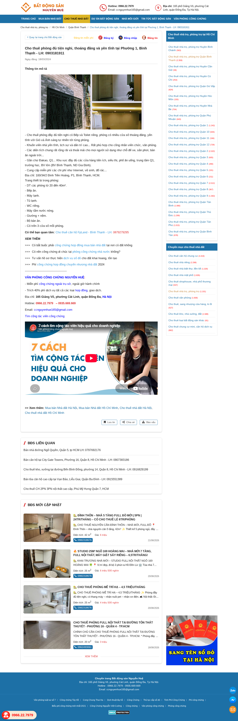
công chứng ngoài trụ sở (55, 284)
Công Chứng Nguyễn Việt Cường (106, 706)
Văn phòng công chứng (190, 18)
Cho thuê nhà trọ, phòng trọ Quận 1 (188, 125)
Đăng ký (109, 38)
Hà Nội (107, 296)
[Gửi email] (232, 710)
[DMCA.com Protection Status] (119, 712)
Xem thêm (91, 656)
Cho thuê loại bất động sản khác (186, 320)
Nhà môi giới (130, 18)
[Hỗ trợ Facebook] (232, 700)
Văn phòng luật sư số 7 (45, 700)
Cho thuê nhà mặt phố (180, 275)
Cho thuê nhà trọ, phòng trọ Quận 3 (188, 157)
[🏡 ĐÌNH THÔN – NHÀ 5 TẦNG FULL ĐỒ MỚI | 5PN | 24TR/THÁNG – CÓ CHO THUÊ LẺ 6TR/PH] (47, 528)
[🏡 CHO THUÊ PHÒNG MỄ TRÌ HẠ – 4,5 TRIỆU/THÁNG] (47, 599)
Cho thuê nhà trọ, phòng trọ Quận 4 (188, 163)
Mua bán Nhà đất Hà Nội (61, 408)
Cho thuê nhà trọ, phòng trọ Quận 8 (188, 189)
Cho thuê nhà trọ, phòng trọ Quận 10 (189, 131)
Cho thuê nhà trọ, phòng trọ (183, 291)
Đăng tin (153, 38)
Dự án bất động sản (105, 18)
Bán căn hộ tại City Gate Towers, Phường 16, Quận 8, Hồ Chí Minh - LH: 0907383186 (76, 459)
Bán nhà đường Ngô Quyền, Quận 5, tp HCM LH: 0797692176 (62, 450)
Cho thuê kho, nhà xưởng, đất (185, 313)
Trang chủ (28, 18)
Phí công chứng (196, 700)
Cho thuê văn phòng (179, 297)
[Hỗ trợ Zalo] (232, 691)
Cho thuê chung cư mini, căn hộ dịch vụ (190, 326)
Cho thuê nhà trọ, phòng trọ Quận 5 (188, 170)
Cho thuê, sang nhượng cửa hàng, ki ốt (190, 304)
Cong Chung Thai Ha (93, 700)
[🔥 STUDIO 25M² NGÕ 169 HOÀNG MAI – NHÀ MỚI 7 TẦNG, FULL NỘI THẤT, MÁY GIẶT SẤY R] (47, 563)
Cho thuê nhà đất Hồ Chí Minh (44, 412)
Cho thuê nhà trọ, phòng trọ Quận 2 (188, 151)
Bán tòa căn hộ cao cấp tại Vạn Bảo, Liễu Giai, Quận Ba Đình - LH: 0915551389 (73, 479)
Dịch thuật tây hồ (115, 700)
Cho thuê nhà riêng (179, 262)
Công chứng (132, 706)
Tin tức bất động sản (156, 18)
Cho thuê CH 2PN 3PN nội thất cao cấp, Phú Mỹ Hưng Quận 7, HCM (66, 488)
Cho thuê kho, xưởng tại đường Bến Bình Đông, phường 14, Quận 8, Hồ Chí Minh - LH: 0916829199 (86, 469)
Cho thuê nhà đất (76, 18)
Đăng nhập (130, 38)
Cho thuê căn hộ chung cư (183, 255)
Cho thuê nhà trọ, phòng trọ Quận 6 (188, 176)
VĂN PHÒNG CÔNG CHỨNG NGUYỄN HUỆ (54, 277)
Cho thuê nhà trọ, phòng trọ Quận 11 (189, 138)
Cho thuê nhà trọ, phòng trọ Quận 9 (188, 195)
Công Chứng (133, 700)
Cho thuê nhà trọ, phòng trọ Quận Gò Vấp (191, 86)
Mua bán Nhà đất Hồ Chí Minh (98, 408)
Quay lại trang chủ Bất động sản (45, 37)
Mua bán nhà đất (50, 18)
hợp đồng (81, 290)
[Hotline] (6, 715)
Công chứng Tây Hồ (69, 700)
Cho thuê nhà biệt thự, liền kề (184, 268)
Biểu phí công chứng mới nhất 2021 (69, 706)
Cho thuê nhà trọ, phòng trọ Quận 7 (188, 183)
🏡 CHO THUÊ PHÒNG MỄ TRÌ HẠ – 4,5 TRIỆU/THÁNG (109, 587)
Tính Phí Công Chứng (174, 700)
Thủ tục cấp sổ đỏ (151, 700)
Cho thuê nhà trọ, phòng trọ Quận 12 (189, 144)
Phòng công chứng (177, 706)
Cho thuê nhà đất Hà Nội (136, 408)
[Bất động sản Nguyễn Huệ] (42, 7)
